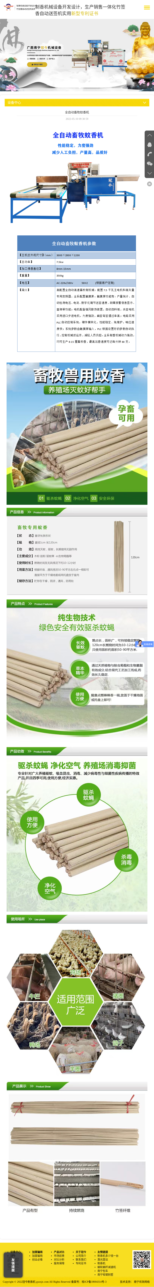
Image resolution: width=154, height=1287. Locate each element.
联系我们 (81, 1259)
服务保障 (59, 1263)
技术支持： (127, 1281)
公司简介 (81, 1255)
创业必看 (37, 1259)
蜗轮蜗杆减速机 (106, 1267)
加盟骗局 (37, 1255)
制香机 (101, 1263)
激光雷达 (102, 1259)
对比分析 (59, 1259)
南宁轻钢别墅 (105, 1274)
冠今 (13, 1255)
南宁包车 (102, 1270)
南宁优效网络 (142, 1281)
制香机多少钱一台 (108, 1255)
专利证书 (81, 1263)
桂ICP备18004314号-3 (94, 1281)
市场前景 (59, 1255)
